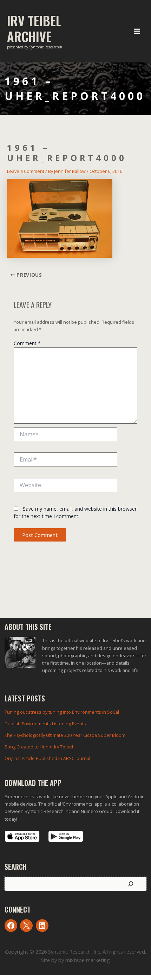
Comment (27, 343)
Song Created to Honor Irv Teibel (39, 747)
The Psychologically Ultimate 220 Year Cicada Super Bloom (65, 735)
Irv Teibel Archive (34, 28)
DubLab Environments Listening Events (45, 723)
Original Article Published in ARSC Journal (47, 758)
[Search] (130, 884)
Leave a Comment (25, 171)
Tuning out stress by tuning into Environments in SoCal (62, 712)
